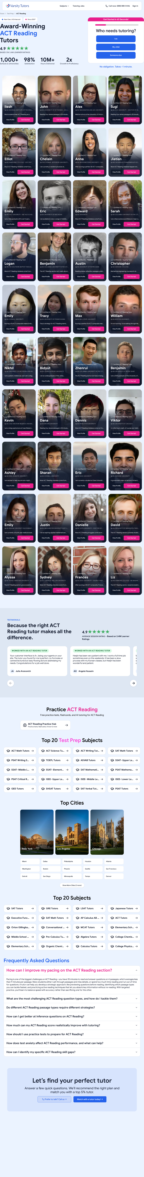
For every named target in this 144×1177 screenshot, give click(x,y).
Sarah (115, 211)
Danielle (81, 525)
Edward (81, 211)
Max (78, 315)
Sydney (46, 577)
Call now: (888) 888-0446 (119, 6)
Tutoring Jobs (78, 6)
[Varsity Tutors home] (17, 6)
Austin (80, 263)
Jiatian (116, 159)
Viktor (116, 420)
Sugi (114, 106)
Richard (117, 472)
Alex (78, 106)
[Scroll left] (10, 683)
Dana (44, 420)
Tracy (44, 315)
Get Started (25, 120)
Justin (45, 525)
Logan (9, 263)
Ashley (10, 472)
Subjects (63, 6)
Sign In (135, 6)
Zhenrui (81, 368)
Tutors (2, 14)
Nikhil (9, 368)
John (44, 106)
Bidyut (45, 368)
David (115, 525)
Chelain (46, 159)
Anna (79, 159)
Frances (81, 577)
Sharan (45, 472)
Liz (113, 577)
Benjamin (47, 263)
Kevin (9, 420)
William (117, 315)
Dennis (80, 420)
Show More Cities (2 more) (72, 885)
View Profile (10, 120)
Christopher (120, 263)
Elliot (8, 159)
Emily (8, 211)
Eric (43, 211)
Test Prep (10, 14)
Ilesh (8, 106)
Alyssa (9, 577)
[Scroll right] (133, 683)
